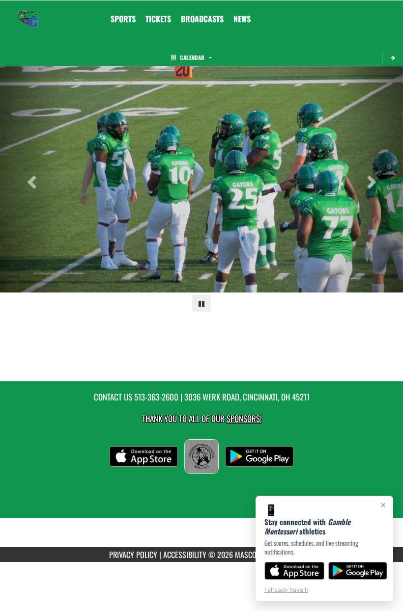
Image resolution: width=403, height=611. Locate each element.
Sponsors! (244, 418)
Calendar (192, 57)
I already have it (286, 589)
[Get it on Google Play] (358, 571)
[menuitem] (158, 18)
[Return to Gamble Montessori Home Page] (27, 12)
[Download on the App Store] (294, 571)
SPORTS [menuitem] (123, 19)
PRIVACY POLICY (133, 554)
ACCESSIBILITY (184, 554)
